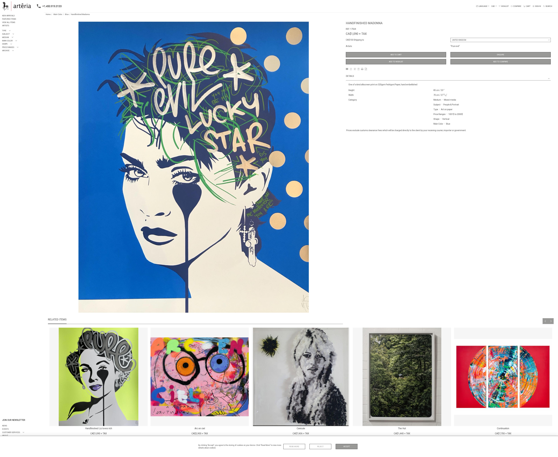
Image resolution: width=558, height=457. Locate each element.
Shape (436, 119)
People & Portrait (451, 104)
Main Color (57, 14)
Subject (436, 104)
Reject (320, 447)
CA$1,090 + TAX (356, 33)
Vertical (445, 119)
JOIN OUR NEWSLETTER (13, 420)
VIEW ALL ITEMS (8, 22)
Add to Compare (500, 62)
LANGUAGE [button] (483, 6)
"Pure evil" (455, 46)
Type (435, 109)
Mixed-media (450, 100)
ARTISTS (5, 26)
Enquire (500, 55)
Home (48, 14)
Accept (346, 447)
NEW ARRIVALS (8, 16)
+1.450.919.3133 (52, 6)
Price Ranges (439, 114)
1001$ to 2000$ (455, 114)
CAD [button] (493, 6)
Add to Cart (396, 55)
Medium (437, 100)
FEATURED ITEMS (9, 19)
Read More (294, 447)
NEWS (4, 426)
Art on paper (447, 109)
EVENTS (5, 429)
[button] (7, 31)
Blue (67, 14)
